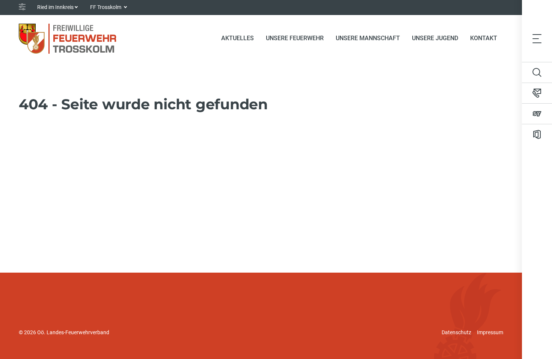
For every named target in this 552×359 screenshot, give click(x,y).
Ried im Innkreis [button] (55, 7)
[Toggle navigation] (537, 38)
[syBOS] (537, 114)
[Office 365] (537, 134)
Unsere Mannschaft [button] (368, 38)
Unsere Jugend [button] (435, 38)
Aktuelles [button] (237, 38)
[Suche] (537, 72)
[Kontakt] (537, 93)
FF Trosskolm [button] (106, 7)
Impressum (490, 332)
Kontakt (483, 38)
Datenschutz (456, 332)
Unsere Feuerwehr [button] (295, 38)
